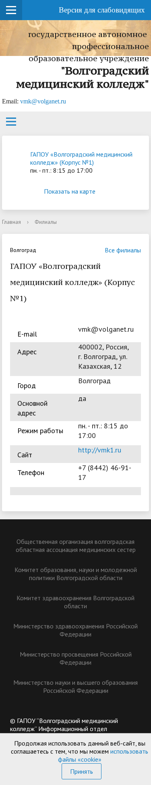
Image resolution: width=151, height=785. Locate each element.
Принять (81, 771)
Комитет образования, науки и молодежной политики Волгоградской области (75, 574)
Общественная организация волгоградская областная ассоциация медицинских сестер (76, 545)
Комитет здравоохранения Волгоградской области (75, 602)
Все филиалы (123, 250)
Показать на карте (69, 191)
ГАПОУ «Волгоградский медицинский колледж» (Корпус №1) (81, 158)
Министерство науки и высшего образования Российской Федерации (75, 686)
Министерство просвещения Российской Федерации (76, 658)
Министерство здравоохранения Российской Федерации (75, 630)
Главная (11, 221)
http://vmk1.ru (99, 449)
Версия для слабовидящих (102, 10)
